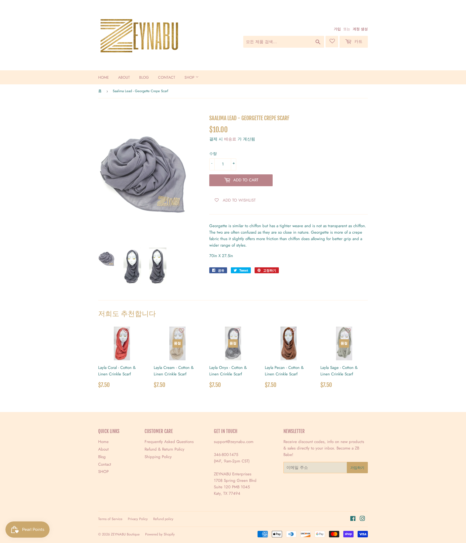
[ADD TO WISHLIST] (126, 330)
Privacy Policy (138, 518)
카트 (357, 41)
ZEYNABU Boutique (125, 534)
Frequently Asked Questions (169, 442)
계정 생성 (360, 29)
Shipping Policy (158, 457)
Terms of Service (110, 518)
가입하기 (357, 467)
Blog (144, 77)
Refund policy (163, 518)
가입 (337, 29)
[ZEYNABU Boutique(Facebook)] (353, 519)
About (124, 77)
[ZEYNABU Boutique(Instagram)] (362, 519)
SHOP (190, 77)
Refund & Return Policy (164, 449)
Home (103, 77)
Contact (166, 77)
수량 (213, 153)
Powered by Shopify (160, 534)
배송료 (230, 139)
